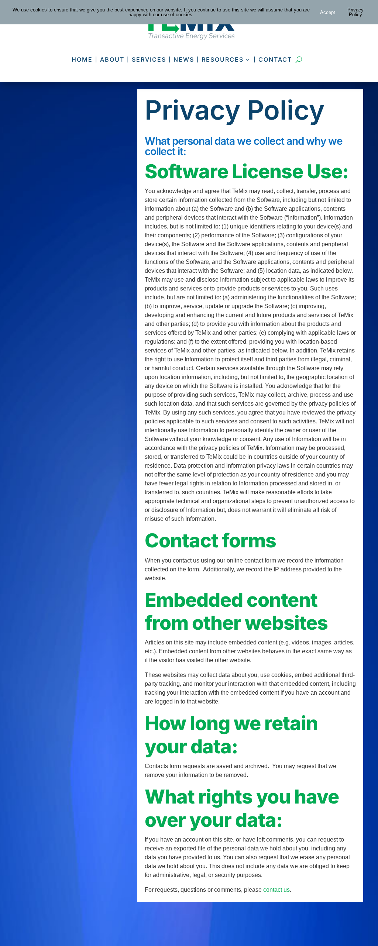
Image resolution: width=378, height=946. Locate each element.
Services (149, 59)
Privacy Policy (355, 12)
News (183, 59)
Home (82, 59)
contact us (276, 890)
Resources (223, 59)
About (112, 59)
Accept (327, 12)
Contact (275, 59)
